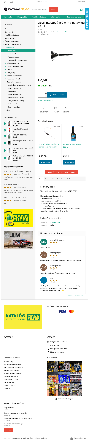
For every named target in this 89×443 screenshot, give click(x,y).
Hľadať (53, 9)
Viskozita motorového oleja (13, 424)
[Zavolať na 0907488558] (7, 2)
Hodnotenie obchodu (11, 379)
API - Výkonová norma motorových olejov (18, 418)
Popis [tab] (41, 179)
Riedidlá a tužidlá (13, 104)
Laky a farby (12, 91)
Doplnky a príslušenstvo (13, 44)
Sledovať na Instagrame (66, 399)
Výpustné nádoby (14, 57)
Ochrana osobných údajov (13, 373)
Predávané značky (10, 382)
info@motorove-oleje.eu (58, 342)
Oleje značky (9, 29)
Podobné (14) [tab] (49, 179)
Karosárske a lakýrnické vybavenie (19, 85)
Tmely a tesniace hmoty (16, 101)
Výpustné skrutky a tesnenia (17, 60)
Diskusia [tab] (70, 179)
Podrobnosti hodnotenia (65, 32)
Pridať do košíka (58, 95)
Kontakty (7, 388)
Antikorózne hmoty (14, 88)
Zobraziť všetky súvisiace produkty (61, 172)
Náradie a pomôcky (13, 107)
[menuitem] (8, 17)
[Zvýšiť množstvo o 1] (46, 93)
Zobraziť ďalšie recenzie (75, 296)
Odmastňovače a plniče (16, 97)
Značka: (44, 34)
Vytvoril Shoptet (80, 438)
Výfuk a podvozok (13, 63)
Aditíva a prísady (10, 38)
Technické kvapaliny (14, 82)
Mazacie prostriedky (14, 79)
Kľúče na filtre (12, 54)
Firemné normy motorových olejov (15, 413)
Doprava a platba (9, 385)
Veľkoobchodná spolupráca (13, 367)
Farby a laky (11, 73)
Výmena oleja (11, 51)
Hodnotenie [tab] (61, 179)
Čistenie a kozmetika (12, 41)
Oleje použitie (9, 32)
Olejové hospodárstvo (15, 66)
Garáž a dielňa (9, 48)
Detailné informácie (44, 101)
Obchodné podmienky (11, 370)
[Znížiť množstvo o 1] (46, 96)
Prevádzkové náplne (12, 35)
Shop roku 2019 (9, 408)
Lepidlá (9, 69)
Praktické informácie (11, 376)
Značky (7, 110)
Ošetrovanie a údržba (14, 76)
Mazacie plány (42, 2)
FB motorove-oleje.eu (57, 352)
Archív (8, 430)
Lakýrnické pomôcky (15, 94)
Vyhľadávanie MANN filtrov (13, 364)
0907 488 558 (54, 345)
